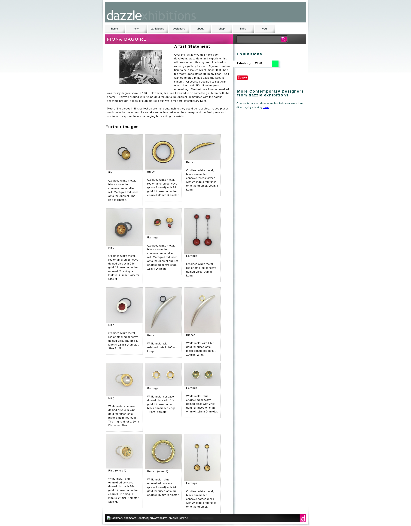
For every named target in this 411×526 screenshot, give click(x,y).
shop (222, 28)
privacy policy (158, 518)
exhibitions (157, 28)
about (200, 28)
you (264, 28)
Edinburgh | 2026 (249, 63)
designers (179, 28)
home (114, 28)
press (172, 518)
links (243, 28)
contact (143, 518)
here (266, 107)
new (136, 28)
